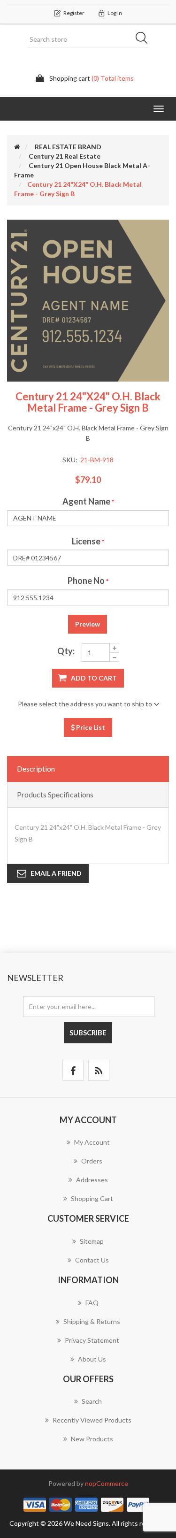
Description (36, 768)
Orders (91, 1161)
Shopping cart (92, 1198)
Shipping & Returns (91, 1321)
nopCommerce (106, 1483)
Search (144, 39)
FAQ (92, 1303)
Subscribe (88, 1032)
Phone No (86, 580)
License (86, 541)
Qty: (66, 651)
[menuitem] (88, 1147)
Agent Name (86, 501)
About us (92, 1359)
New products (92, 1439)
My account (92, 1142)
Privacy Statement (92, 1340)
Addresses (92, 1180)
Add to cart (94, 678)
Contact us (92, 1260)
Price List (90, 727)
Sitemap (92, 1241)
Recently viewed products (92, 1420)
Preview (87, 624)
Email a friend (56, 873)
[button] (158, 109)
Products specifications (55, 794)
